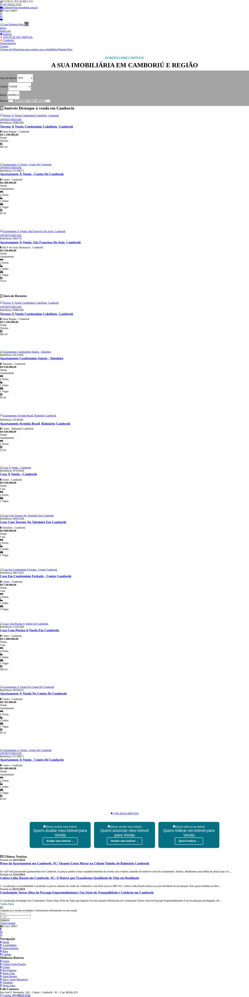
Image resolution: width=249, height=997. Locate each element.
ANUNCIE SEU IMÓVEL (18, 37)
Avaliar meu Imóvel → (60, 841)
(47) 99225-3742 (11, 4)
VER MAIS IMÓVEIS (126, 813)
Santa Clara (8, 973)
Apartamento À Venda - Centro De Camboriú (32, 174)
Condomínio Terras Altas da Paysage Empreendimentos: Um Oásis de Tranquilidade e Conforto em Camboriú (77, 892)
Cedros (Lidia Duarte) (14, 964)
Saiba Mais (7, 904)
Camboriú (8, 40)
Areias (5, 961)
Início (3, 28)
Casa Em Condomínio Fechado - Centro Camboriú (35, 576)
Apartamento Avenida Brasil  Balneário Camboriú (35, 423)
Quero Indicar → (189, 841)
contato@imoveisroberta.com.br (20, 7)
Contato (4, 46)
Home (5, 942)
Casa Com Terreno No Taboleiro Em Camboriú (33, 522)
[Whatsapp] (1, 13)
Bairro (3, 94)
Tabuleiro (7, 982)
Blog (5, 951)
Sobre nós (5, 31)
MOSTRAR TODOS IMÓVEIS (30, 101)
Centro (6, 967)
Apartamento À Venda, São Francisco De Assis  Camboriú (40, 242)
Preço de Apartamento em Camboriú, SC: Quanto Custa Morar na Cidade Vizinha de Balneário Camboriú (74, 863)
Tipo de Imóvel (8, 77)
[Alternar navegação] (26, 24)
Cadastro (4, 920)
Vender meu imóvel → (125, 841)
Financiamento (8, 43)
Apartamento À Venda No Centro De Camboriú (33, 693)
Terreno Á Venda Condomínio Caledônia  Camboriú (36, 126)
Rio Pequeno (9, 970)
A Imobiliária (9, 945)
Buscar (3, 100)
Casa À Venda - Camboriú (18, 474)
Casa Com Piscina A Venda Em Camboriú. (30, 630)
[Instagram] (1, 16)
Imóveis (7, 34)
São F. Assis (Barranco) (15, 979)
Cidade (4, 86)
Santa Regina (9, 976)
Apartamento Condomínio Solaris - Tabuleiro (31, 358)
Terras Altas (8, 985)
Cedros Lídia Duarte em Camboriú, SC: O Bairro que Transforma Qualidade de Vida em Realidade (69, 878)
